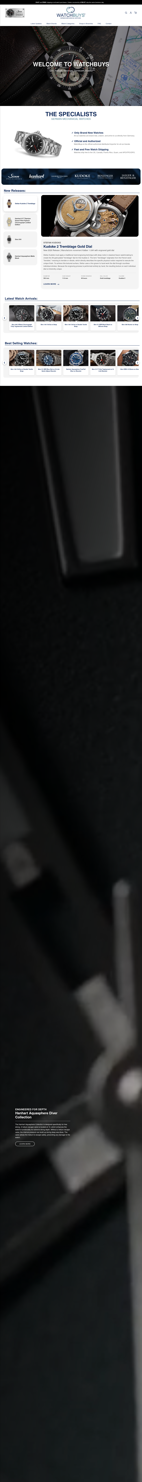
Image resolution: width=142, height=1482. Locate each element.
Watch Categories (67, 23)
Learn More (17, 97)
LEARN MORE (25, 1144)
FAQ (99, 23)
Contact (108, 23)
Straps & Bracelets (86, 23)
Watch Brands (51, 23)
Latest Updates (36, 23)
